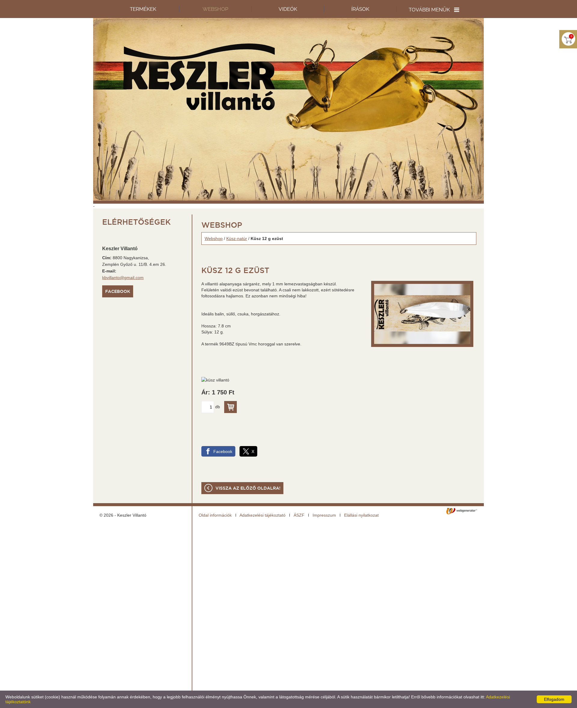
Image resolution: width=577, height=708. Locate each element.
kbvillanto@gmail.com (123, 277)
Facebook (117, 291)
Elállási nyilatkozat (361, 515)
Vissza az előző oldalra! (247, 488)
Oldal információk (215, 515)
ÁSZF (299, 515)
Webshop (214, 238)
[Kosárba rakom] (230, 407)
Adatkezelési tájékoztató (262, 515)
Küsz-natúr (236, 238)
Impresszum (324, 515)
